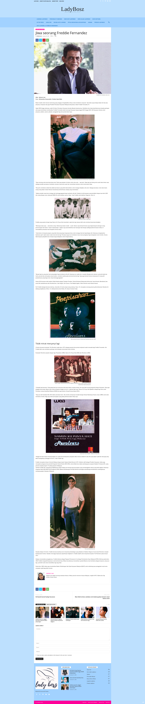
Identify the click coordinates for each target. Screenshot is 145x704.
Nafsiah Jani (39, 36)
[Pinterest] (44, 40)
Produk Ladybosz (99, 22)
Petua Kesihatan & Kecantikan (77, 22)
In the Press (40, 22)
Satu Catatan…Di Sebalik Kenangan (47, 25)
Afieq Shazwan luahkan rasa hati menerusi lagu (87, 619)
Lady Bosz (36, 1)
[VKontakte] (108, 1)
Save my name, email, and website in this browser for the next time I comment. (54, 655)
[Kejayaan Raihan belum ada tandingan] (72, 612)
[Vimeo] (105, 1)
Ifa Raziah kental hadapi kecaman (45, 597)
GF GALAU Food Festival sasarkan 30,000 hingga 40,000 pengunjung (77, 672)
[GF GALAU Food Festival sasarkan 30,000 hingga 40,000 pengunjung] (65, 672)
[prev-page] (107, 604)
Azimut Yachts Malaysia (45, 1)
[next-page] (109, 604)
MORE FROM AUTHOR (51, 604)
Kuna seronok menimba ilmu (76, 677)
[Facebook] (101, 1)
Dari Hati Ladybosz (69, 19)
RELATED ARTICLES (40, 604)
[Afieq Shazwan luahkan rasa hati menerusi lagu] (87, 612)
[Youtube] (110, 1)
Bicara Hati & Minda (60, 22)
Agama (90, 22)
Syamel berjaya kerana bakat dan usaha (101, 619)
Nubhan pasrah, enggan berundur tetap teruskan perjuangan (41, 620)
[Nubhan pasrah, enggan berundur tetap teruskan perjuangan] (42, 612)
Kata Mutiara (96, 19)
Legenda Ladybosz (42, 19)
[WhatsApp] (47, 40)
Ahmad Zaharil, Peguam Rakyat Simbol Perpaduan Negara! (57, 620)
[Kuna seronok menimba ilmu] (65, 680)
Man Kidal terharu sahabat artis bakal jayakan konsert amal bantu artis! (92, 597)
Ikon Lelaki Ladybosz (84, 19)
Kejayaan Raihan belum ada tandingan (72, 619)
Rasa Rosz (61, 1)
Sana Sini (48, 22)
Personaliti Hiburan (56, 19)
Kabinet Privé (55, 1)
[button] (108, 22)
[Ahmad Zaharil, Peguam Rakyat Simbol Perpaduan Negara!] (57, 612)
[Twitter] (103, 1)
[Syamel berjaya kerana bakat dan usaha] (103, 612)
